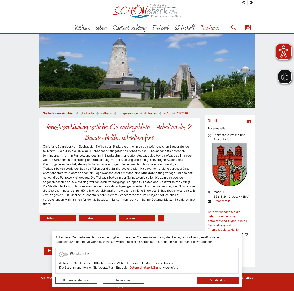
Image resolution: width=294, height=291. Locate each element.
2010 (167, 113)
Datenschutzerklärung (145, 267)
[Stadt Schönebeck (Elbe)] (147, 17)
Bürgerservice (128, 113)
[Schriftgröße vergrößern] (244, 2)
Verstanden (217, 280)
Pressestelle (222, 201)
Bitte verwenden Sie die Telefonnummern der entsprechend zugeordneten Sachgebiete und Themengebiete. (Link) (227, 220)
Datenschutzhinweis (76, 280)
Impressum (123, 280)
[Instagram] (248, 29)
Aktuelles (150, 113)
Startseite (87, 113)
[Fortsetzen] (249, 103)
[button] (233, 27)
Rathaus (106, 113)
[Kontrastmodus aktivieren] (251, 2)
